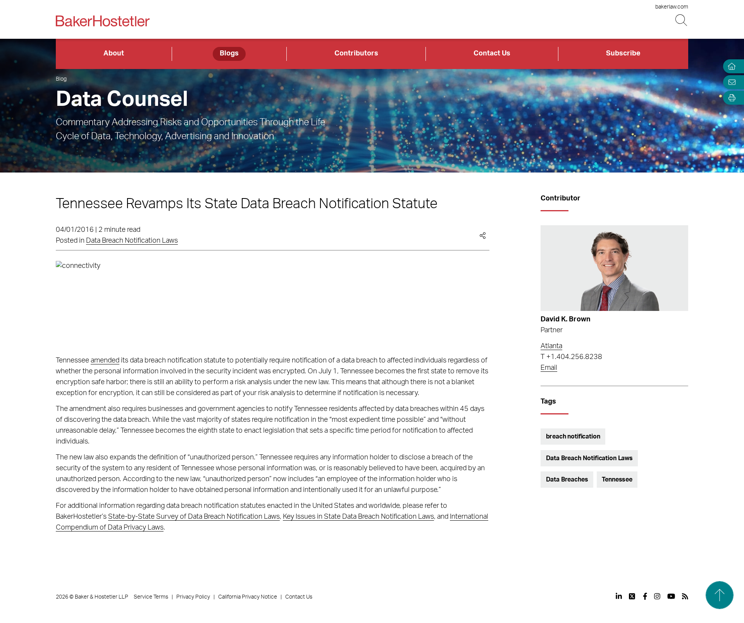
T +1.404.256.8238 (571, 357)
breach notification (573, 436)
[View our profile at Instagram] (657, 596)
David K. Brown (566, 319)
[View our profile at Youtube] (671, 596)
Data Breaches (567, 479)
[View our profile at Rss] (685, 596)
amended (105, 360)
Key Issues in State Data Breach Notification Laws (358, 516)
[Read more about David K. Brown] (614, 268)
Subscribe (623, 53)
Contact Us (492, 53)
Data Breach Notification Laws (132, 240)
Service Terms (151, 597)
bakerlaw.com (671, 7)
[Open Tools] (730, 98)
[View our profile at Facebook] (645, 596)
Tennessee (617, 479)
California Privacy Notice (247, 597)
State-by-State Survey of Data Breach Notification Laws (194, 516)
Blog (61, 79)
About (113, 53)
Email (549, 367)
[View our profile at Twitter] (632, 596)
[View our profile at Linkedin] (619, 596)
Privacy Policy (193, 597)
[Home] (730, 66)
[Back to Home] (103, 21)
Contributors (356, 53)
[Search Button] (681, 20)
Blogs (229, 53)
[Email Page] (730, 82)
